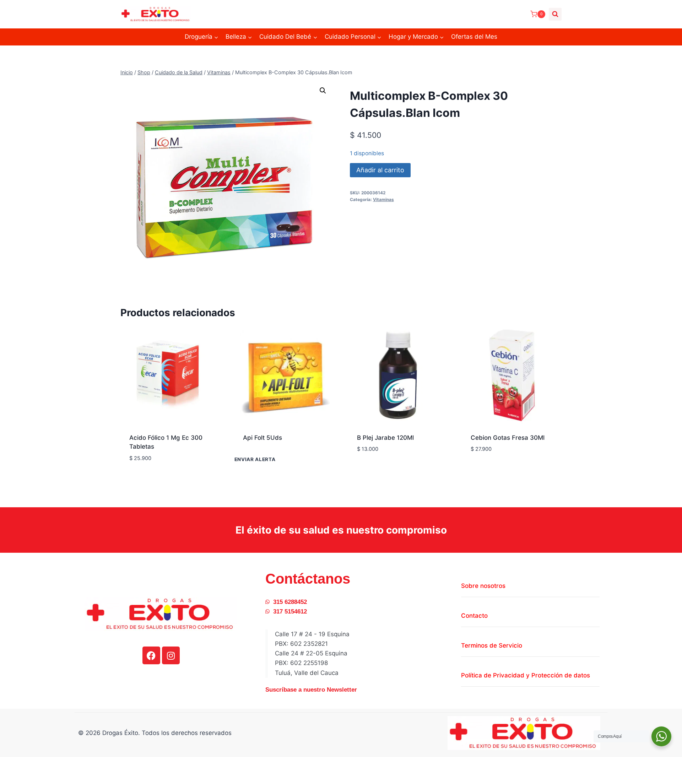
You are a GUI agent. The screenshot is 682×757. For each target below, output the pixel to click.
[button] (322, 90)
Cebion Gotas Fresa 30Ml (508, 437)
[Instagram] (171, 655)
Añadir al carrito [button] (399, 470)
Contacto (474, 615)
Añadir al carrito (380, 170)
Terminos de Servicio (491, 645)
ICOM (365, 470)
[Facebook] (151, 655)
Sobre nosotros (483, 585)
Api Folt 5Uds (262, 437)
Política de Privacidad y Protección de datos (525, 675)
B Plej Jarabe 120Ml (385, 437)
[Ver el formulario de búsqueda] (555, 14)
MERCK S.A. (488, 460)
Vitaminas (383, 199)
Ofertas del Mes (474, 36)
